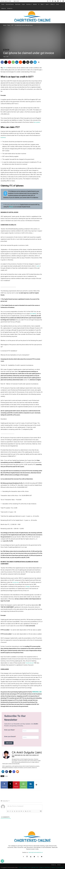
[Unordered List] (19, 811)
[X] (60, 1)
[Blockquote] (21, 811)
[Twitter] (10, 771)
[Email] (24, 62)
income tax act (30, 663)
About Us (3, 8)
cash (38, 266)
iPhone (11, 206)
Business (28, 4)
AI (38, 4)
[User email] (17, 771)
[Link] (26, 811)
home (6, 776)
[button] (48, 1)
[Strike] (14, 811)
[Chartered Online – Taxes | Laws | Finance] (32, 17)
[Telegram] (58, 1)
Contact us (53, 864)
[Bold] (8, 811)
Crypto (23, 4)
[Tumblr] (31, 62)
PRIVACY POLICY (27, 867)
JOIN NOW (9, 743)
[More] (38, 62)
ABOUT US (20, 867)
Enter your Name (9, 730)
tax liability (33, 313)
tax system (37, 122)
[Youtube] (63, 1)
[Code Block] (23, 811)
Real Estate (17, 4)
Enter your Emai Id (9, 736)
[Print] (27, 62)
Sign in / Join (16, 1)
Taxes (42, 4)
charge (28, 586)
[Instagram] (53, 1)
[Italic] (10, 811)
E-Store (59, 864)
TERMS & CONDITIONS (45, 867)
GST (12, 25)
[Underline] (12, 811)
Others (52, 4)
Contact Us (9, 8)
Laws (47, 4)
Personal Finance (10, 4)
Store (57, 4)
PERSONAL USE (37, 692)
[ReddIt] (20, 62)
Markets (35, 4)
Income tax (16, 582)
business (3, 137)
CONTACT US (54, 867)
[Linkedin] (55, 1)
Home (2, 4)
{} (27, 811)
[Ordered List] (17, 811)
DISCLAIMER (60, 867)
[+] (30, 811)
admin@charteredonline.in (35, 852)
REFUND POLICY (35, 867)
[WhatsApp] (13, 62)
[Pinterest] (9, 62)
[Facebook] (50, 1)
